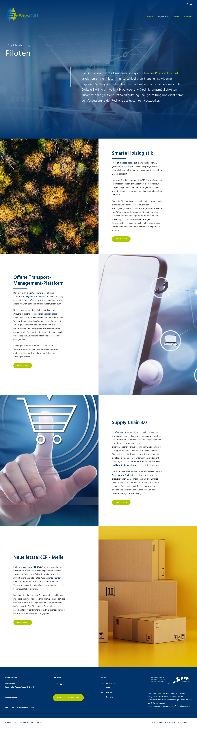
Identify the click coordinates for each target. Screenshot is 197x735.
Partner (109, 692)
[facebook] (187, 4)
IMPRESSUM (36, 722)
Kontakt (188, 17)
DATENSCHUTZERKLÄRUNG (17, 722)
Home (150, 17)
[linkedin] (191, 4)
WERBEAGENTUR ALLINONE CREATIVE (175, 722)
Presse (176, 17)
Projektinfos (163, 17)
